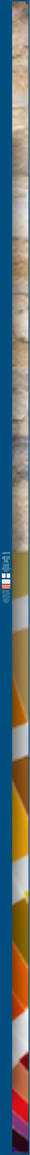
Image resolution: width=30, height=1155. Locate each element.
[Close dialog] (27, 2)
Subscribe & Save (6, 586)
